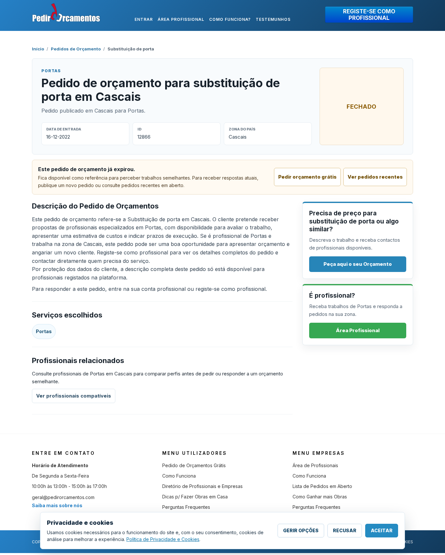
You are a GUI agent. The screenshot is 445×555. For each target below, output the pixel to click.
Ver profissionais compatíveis (73, 396)
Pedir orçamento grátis (307, 177)
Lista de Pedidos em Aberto (322, 486)
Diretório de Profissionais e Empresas (202, 486)
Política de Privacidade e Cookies (162, 539)
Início (38, 48)
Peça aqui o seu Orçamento (357, 264)
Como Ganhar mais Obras (320, 496)
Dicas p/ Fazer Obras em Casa (195, 496)
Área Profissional (358, 330)
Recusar (344, 530)
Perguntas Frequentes (186, 507)
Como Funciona (179, 476)
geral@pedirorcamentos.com (63, 497)
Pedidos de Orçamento (76, 48)
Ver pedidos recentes (375, 177)
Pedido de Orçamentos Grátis (194, 465)
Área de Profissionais (315, 465)
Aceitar (382, 530)
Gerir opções (301, 530)
